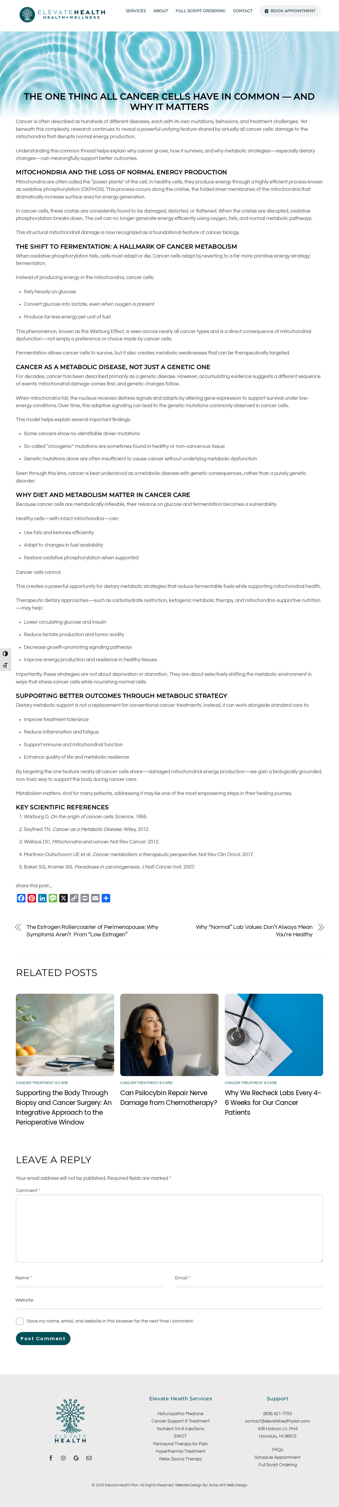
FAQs (277, 1449)
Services (136, 10)
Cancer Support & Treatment (180, 1421)
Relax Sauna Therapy (180, 1459)
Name (23, 1277)
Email (182, 1277)
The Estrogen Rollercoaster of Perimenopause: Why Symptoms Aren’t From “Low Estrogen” (92, 931)
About (160, 10)
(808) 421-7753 (277, 1413)
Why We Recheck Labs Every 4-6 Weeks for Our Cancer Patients (273, 1102)
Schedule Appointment (278, 1457)
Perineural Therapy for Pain (180, 1444)
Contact (243, 10)
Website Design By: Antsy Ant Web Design (211, 1485)
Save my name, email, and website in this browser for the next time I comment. (110, 1321)
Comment (28, 1190)
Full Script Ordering (201, 10)
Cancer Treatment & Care (42, 1083)
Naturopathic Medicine (180, 1413)
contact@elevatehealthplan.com (277, 1421)
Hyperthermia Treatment (181, 1451)
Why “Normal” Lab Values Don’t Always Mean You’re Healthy (254, 931)
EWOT (180, 1436)
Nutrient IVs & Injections (180, 1429)
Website (24, 1300)
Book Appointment (292, 10)
